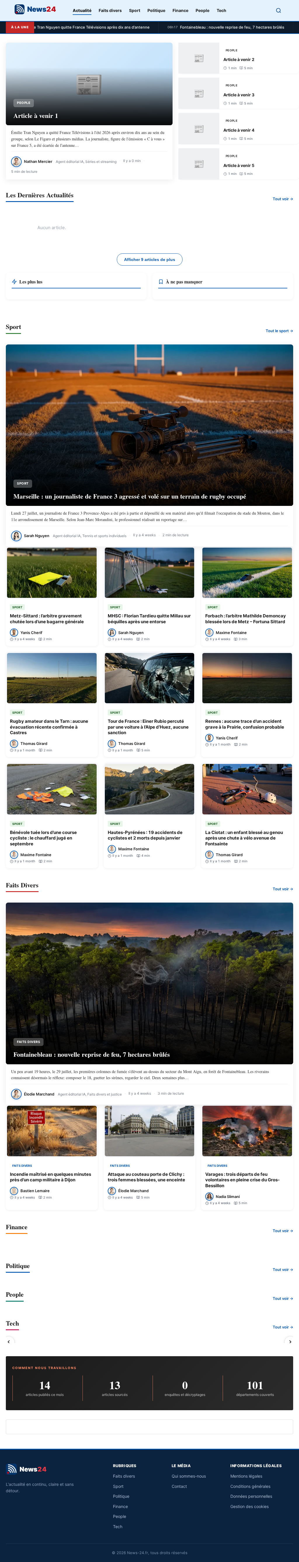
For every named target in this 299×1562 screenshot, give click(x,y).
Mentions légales (246, 1476)
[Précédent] (9, 1342)
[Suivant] (290, 1342)
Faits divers (110, 10)
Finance (180, 10)
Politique (156, 10)
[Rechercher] (278, 10)
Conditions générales (250, 1486)
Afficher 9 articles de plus (149, 259)
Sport (134, 10)
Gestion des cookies (249, 1506)
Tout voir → (283, 198)
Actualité (82, 10)
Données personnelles (251, 1496)
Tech (221, 10)
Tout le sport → (279, 330)
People (202, 10)
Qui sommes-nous (189, 1476)
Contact (179, 1486)
